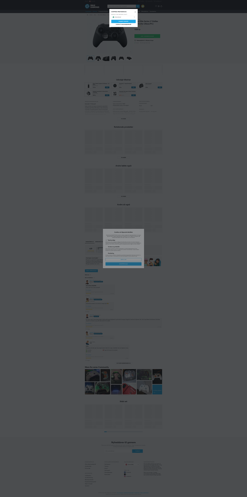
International (118, 17)
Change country (123, 21)
